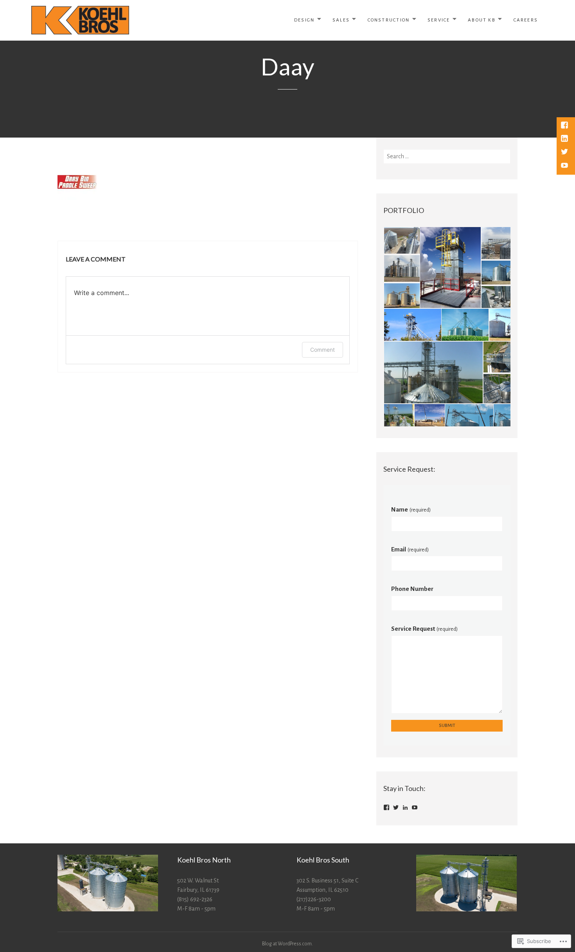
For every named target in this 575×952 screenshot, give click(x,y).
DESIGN (304, 20)
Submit (447, 725)
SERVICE (439, 20)
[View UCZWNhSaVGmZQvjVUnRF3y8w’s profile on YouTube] (414, 807)
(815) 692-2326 (194, 899)
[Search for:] (446, 156)
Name (411, 509)
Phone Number (412, 588)
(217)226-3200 (313, 899)
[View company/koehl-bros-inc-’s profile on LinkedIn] (405, 807)
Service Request (424, 628)
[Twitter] (565, 152)
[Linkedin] (565, 139)
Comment (322, 349)
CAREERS (526, 20)
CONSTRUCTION (389, 20)
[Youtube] (565, 166)
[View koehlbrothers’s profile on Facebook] (386, 807)
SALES (341, 20)
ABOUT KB (482, 20)
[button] (401, 240)
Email (410, 549)
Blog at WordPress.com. (287, 944)
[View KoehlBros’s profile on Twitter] (396, 807)
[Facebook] (565, 125)
